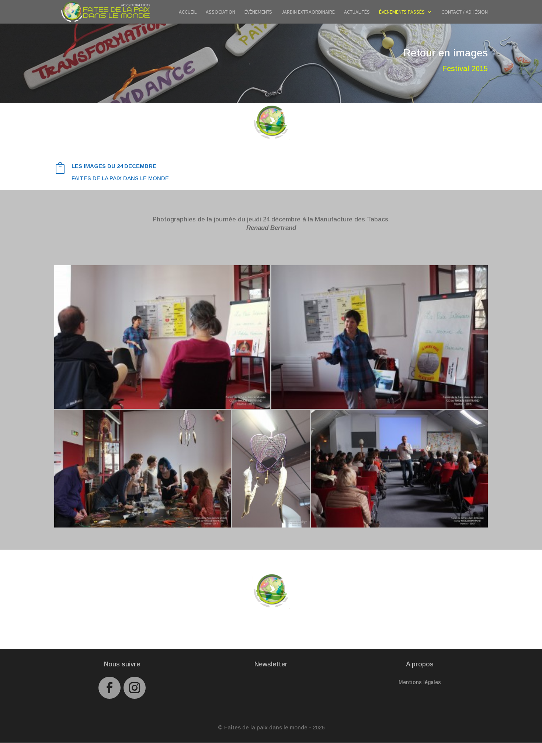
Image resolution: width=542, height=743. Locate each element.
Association (220, 12)
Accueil (188, 12)
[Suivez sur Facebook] (109, 688)
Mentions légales (420, 682)
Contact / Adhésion (464, 12)
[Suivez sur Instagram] (135, 688)
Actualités (357, 12)
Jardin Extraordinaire (308, 12)
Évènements (258, 12)
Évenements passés (402, 12)
